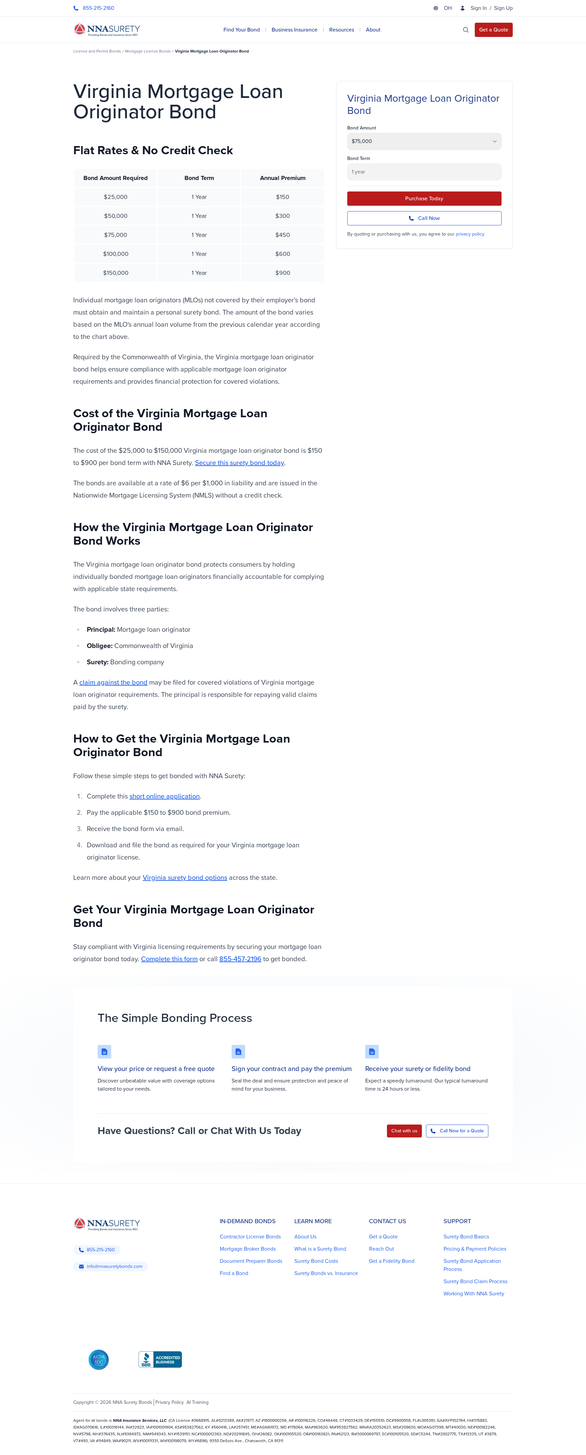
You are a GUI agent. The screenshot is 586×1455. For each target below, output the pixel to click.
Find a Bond (234, 1273)
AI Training (198, 1402)
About (373, 30)
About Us (305, 1236)
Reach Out (381, 1249)
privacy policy (470, 234)
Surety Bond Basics (466, 1236)
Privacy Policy (169, 1402)
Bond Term (358, 158)
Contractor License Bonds (250, 1236)
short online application (165, 796)
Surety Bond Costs (316, 1261)
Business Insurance (294, 30)
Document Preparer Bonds (251, 1261)
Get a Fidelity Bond (391, 1261)
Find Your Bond (241, 30)
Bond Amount (361, 128)
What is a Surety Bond (320, 1249)
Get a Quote (383, 1236)
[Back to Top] (82, 1441)
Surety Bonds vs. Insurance (326, 1273)
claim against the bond (113, 682)
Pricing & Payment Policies (475, 1249)
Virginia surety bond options (185, 877)
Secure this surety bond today (239, 463)
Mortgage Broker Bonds (248, 1249)
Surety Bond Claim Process (475, 1281)
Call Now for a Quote (462, 1130)
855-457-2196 (240, 959)
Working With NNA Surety (474, 1293)
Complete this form (169, 959)
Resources (341, 30)
